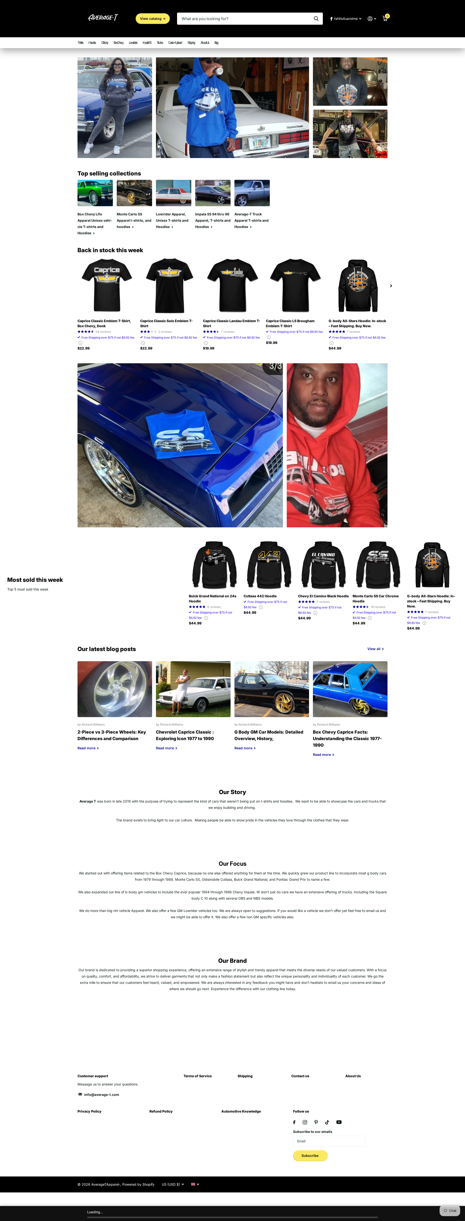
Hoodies (91, 42)
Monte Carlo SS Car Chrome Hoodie (376, 598)
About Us (205, 42)
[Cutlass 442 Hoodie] (269, 564)
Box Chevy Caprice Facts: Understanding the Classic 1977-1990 (350, 712)
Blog (216, 42)
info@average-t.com (101, 1094)
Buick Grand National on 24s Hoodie (212, 598)
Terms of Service (198, 1076)
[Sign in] (371, 18)
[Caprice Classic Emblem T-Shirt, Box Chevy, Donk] (107, 285)
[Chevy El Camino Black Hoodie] (323, 564)
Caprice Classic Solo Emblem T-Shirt (166, 323)
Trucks (159, 42)
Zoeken (316, 19)
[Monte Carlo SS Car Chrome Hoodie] (378, 564)
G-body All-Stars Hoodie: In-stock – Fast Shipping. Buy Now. (357, 323)
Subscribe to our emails (312, 1132)
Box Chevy (118, 42)
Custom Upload (175, 42)
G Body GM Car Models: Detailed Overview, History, (271, 709)
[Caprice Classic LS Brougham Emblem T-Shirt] (295, 285)
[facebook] (294, 1122)
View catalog (151, 18)
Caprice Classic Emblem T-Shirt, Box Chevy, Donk (104, 323)
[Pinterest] (316, 1122)
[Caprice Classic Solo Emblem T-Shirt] (169, 285)
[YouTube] (338, 1122)
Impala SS (147, 42)
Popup (80, 343)
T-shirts (80, 42)
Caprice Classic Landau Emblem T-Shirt (231, 323)
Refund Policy (161, 1111)
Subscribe (310, 1155)
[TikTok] (327, 1122)
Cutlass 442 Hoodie (260, 596)
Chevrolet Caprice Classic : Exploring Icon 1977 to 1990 (193, 709)
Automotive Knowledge (241, 1111)
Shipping (191, 42)
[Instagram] (305, 1122)
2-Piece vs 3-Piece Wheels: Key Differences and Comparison (115, 709)
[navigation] (391, 285)
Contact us (300, 1076)
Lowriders (133, 42)
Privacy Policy (89, 1111)
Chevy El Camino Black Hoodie (323, 596)
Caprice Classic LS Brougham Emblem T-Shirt (290, 323)
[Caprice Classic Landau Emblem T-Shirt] (232, 285)
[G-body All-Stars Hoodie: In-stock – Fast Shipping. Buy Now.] (358, 285)
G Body (104, 42)
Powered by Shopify (138, 1184)
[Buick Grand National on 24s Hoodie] (214, 564)
